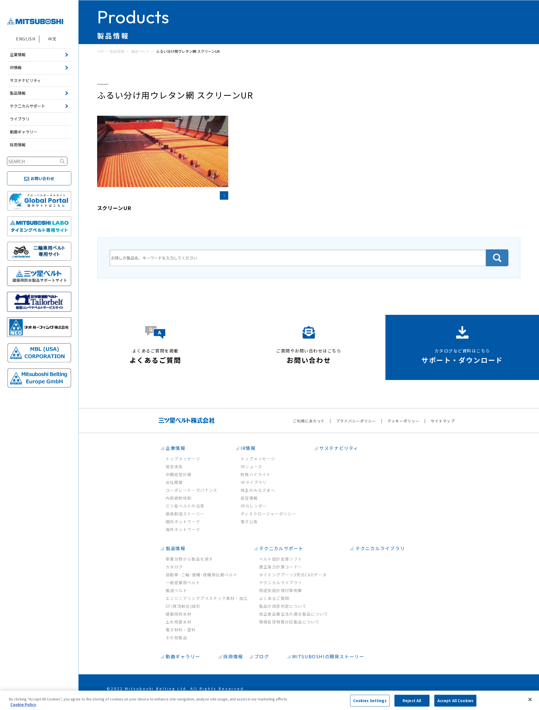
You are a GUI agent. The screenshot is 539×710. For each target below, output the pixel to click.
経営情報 (249, 498)
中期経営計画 (178, 474)
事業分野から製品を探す (189, 559)
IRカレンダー (254, 506)
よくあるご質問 (274, 598)
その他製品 (176, 637)
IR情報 (248, 448)
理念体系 (174, 466)
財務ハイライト (256, 474)
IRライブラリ (254, 482)
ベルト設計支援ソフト (280, 559)
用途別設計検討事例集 (280, 590)
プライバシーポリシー (356, 421)
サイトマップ (443, 421)
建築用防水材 (178, 614)
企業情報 (175, 448)
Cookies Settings (370, 700)
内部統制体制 (178, 498)
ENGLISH (25, 39)
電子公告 (249, 521)
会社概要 (174, 482)
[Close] (530, 699)
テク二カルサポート (281, 548)
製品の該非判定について (283, 606)
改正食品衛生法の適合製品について (293, 614)
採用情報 (18, 144)
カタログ (174, 567)
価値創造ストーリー (185, 513)
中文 (52, 39)
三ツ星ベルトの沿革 (185, 506)
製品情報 (117, 51)
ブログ (261, 656)
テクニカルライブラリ (280, 582)
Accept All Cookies (455, 700)
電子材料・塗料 (181, 629)
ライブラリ (19, 119)
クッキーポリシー (403, 421)
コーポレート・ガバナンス (192, 490)
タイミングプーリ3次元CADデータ (293, 574)
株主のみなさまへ (258, 490)
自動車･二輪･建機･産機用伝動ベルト (201, 574)
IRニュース (251, 466)
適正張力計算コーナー (280, 567)
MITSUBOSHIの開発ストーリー (328, 656)
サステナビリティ (25, 80)
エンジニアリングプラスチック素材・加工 (207, 598)
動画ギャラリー (23, 132)
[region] (269, 700)
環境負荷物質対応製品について (289, 622)
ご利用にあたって (309, 421)
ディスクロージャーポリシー (268, 513)
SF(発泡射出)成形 (183, 606)
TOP (100, 51)
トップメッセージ (183, 458)
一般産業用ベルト (183, 582)
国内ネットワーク (183, 521)
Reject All (412, 700)
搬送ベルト (140, 51)
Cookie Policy (23, 704)
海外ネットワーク (183, 529)
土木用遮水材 (178, 622)
